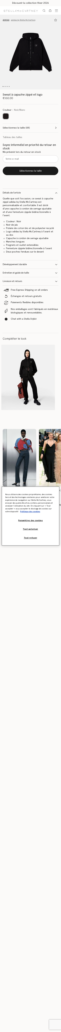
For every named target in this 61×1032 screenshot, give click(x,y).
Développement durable (15, 264)
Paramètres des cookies (30, 520)
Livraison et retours (12, 281)
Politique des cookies (30, 512)
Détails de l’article (12, 193)
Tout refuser (30, 538)
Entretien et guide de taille (16, 273)
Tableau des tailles (12, 137)
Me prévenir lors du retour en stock (22, 152)
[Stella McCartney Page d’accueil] (21, 10)
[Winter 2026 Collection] (19, 457)
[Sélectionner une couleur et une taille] (56, 20)
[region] (30, 516)
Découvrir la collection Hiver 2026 (30, 3)
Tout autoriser (30, 529)
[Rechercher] (44, 11)
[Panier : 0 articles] (50, 10)
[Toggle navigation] (56, 10)
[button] (30, 52)
